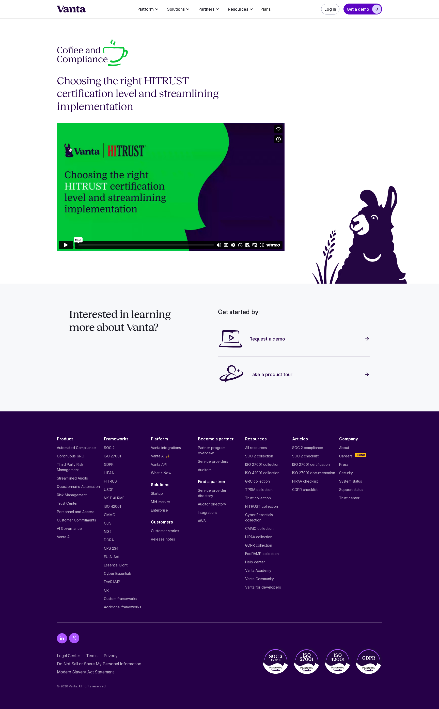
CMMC (109, 515)
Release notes (163, 539)
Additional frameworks (122, 607)
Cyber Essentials (118, 573)
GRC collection (257, 481)
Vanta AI (63, 537)
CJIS (108, 523)
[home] (71, 9)
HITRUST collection (261, 506)
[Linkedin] (62, 638)
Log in (330, 9)
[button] (148, 9)
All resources (256, 447)
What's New (161, 473)
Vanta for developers (263, 587)
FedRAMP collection (262, 553)
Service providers (213, 461)
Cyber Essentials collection (259, 517)
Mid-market (160, 502)
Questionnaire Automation (78, 486)
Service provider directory (212, 493)
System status (350, 481)
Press (344, 464)
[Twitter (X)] (74, 638)
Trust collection (258, 498)
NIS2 (108, 531)
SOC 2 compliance (307, 447)
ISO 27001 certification (311, 464)
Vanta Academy (258, 570)
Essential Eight (116, 565)
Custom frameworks (120, 598)
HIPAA (109, 473)
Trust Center (67, 503)
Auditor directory (212, 504)
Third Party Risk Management (70, 467)
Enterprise (159, 510)
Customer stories (165, 531)
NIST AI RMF (114, 498)
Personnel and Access (76, 512)
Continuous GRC (70, 456)
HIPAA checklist (305, 481)
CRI (106, 590)
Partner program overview (211, 450)
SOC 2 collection (259, 456)
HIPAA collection (258, 537)
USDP (109, 489)
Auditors (205, 470)
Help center (255, 562)
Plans (265, 9)
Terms (92, 655)
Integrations (207, 512)
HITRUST (111, 481)
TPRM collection (259, 489)
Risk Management (72, 495)
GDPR (109, 464)
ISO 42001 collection (262, 473)
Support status (351, 489)
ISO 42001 (112, 506)
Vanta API (159, 464)
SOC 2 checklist (305, 456)
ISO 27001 (112, 456)
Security (346, 473)
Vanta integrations (166, 447)
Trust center (349, 498)
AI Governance (69, 528)
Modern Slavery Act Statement (85, 671)
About (344, 447)
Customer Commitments (76, 520)
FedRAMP (112, 582)
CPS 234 (111, 548)
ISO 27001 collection (262, 464)
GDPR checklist (305, 489)
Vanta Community (259, 579)
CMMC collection (259, 528)
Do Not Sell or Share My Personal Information (99, 663)
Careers (346, 456)
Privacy (111, 655)
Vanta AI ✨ (160, 456)
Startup (157, 493)
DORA (109, 540)
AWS (202, 521)
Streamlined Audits (72, 478)
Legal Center (68, 655)
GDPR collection (258, 545)
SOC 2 (109, 447)
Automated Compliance (76, 447)
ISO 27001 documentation (313, 473)
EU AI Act (111, 556)
